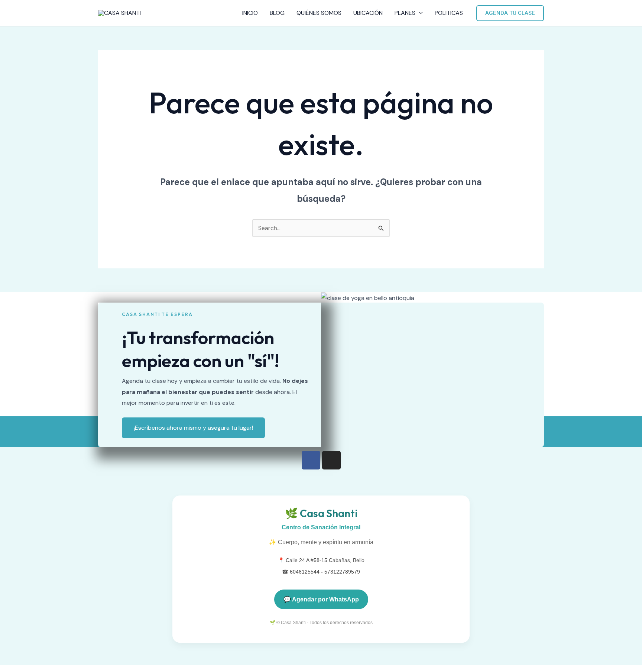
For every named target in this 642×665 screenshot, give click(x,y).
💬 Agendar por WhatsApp (321, 599)
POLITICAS (449, 13)
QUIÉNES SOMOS (318, 13)
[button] (419, 13)
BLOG (277, 13)
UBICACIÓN (368, 13)
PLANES (405, 13)
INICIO (250, 13)
